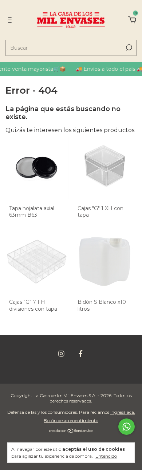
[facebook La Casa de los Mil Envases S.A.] (80, 353)
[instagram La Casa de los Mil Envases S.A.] (61, 353)
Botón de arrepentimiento (71, 420)
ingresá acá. (122, 412)
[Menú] (11, 20)
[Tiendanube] (71, 431)
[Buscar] (128, 47)
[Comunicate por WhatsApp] (126, 426)
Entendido (106, 456)
